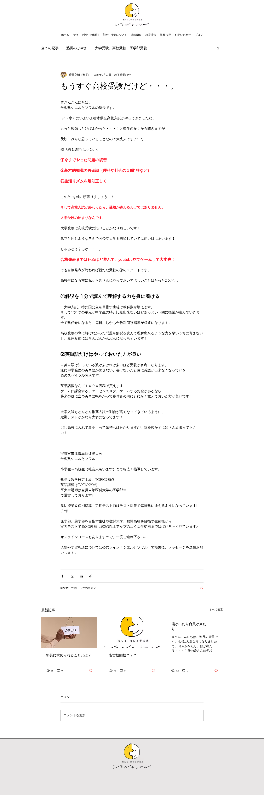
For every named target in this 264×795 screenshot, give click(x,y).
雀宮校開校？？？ (123, 655)
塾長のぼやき (76, 48)
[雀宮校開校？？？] (132, 632)
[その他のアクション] (201, 74)
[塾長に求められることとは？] (69, 632)
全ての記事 (50, 48)
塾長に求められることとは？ (68, 655)
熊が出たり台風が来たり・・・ (188, 626)
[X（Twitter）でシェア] (72, 576)
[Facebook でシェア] (62, 576)
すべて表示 (216, 609)
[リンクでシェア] (91, 576)
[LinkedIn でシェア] (81, 576)
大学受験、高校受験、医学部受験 (121, 48)
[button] (218, 48)
